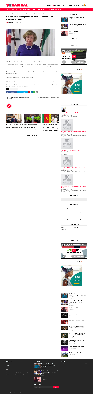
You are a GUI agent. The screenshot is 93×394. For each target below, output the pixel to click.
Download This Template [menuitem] (39, 9)
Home (7, 1)
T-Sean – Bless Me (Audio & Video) (76, 346)
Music (74, 363)
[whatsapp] (67, 212)
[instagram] (84, 1)
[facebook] (79, 1)
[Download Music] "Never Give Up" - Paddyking (76, 314)
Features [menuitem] (14, 9)
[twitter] (82, 1)
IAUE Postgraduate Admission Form (76, 352)
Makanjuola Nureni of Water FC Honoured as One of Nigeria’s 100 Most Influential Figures (32, 126)
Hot (64, 5)
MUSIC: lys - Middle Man (74, 31)
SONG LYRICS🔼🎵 (81, 5)
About (11, 1)
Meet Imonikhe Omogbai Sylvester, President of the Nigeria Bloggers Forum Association (77, 19)
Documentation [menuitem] (24, 9)
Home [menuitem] (8, 9)
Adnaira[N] (78, 69)
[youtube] (80, 219)
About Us (76, 227)
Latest (49, 5)
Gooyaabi (23, 392)
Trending (71, 5)
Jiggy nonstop (10, 22)
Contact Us (16, 1)
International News (12, 13)
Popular (57, 5)
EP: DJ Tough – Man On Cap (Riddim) (76, 320)
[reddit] (80, 212)
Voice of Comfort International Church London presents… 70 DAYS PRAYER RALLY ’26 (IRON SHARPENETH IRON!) (77, 335)
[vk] (80, 216)
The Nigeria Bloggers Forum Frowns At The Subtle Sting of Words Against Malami (77, 26)
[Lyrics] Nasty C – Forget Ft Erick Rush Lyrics (70, 150)
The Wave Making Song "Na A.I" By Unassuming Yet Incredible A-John (76, 341)
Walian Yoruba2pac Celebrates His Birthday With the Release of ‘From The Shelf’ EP (77, 328)
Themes (12, 392)
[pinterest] (86, 1)
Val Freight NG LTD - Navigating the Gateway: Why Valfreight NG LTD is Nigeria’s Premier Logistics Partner (14, 126)
